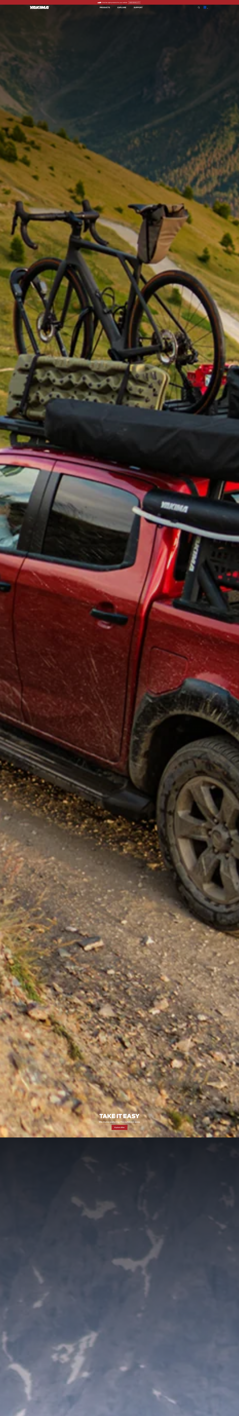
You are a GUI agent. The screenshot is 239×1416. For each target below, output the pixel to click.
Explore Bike (119, 1127)
